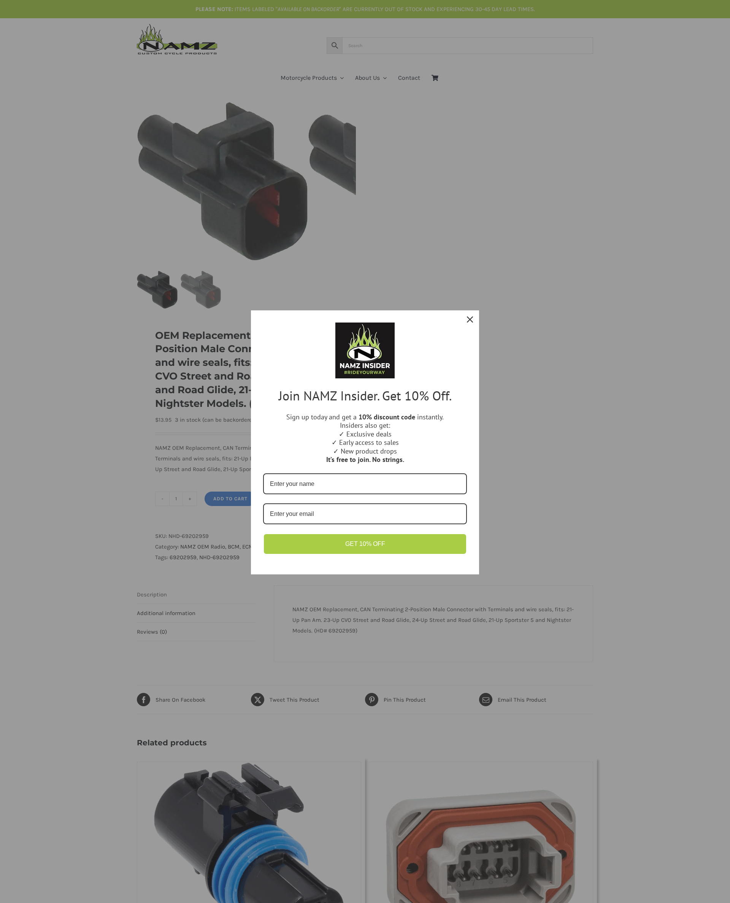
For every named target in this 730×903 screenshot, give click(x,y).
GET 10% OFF (365, 544)
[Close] (470, 319)
